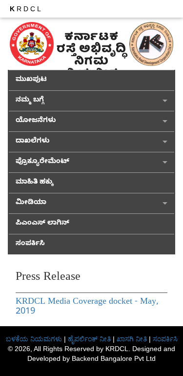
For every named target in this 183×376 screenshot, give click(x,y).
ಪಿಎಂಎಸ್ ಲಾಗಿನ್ (42, 224)
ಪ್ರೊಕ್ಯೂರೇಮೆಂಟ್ (42, 162)
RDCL (26, 9)
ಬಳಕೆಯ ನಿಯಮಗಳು (34, 339)
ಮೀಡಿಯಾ (31, 203)
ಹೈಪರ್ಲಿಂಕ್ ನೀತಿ (89, 339)
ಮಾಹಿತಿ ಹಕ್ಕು (34, 183)
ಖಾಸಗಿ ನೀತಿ (132, 339)
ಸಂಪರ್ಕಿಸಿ (30, 244)
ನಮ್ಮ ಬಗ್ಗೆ (30, 100)
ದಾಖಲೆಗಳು (33, 141)
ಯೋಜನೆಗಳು (36, 121)
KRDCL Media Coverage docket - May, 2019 (87, 307)
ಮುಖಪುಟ (31, 80)
